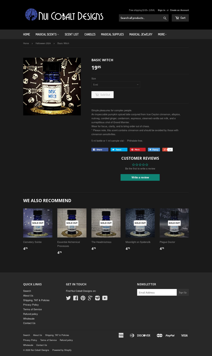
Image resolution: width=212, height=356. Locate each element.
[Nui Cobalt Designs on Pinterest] (82, 299)
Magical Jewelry (140, 34)
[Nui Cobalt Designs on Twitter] (68, 299)
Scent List (72, 34)
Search (27, 290)
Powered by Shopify (62, 350)
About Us (28, 295)
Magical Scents (46, 34)
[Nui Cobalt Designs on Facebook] (75, 299)
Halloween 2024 (43, 43)
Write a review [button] (140, 177)
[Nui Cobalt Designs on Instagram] (97, 299)
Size (93, 78)
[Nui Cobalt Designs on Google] (90, 299)
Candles (89, 34)
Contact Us (29, 323)
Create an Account (179, 10)
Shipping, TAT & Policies (36, 300)
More (161, 34)
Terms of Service (32, 309)
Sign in (161, 10)
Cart (183, 17)
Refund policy (30, 314)
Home (26, 34)
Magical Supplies (112, 34)
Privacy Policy (31, 304)
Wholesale (28, 318)
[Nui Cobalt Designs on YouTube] (104, 299)
